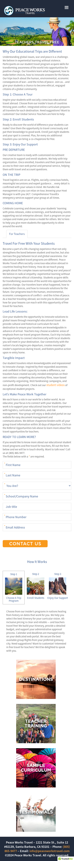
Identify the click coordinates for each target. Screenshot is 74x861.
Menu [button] (65, 6)
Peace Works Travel (37, 11)
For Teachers (17, 234)
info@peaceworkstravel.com (49, 851)
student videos (55, 385)
